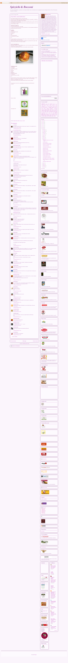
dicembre (44, 129)
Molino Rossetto (52, 109)
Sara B (14, 332)
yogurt (46, 115)
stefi (14, 217)
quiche (45, 114)
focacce (46, 107)
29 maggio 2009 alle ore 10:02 (17, 334)
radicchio (47, 114)
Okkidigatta (15, 322)
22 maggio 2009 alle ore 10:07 (17, 172)
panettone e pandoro (49, 110)
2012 (43, 124)
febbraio (44, 165)
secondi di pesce (43, 115)
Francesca (14, 247)
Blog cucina (42, 531)
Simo (14, 149)
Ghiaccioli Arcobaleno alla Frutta (53, 587)
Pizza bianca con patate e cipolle (47, 161)
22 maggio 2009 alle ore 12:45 (17, 221)
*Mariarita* (15, 168)
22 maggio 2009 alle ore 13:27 (17, 230)
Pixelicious (52, 585)
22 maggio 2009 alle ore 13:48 (17, 251)
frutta (16, 120)
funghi (53, 107)
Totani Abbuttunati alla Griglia (53, 602)
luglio (44, 136)
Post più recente (13, 340)
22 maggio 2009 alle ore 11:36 (17, 204)
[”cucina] (41, 516)
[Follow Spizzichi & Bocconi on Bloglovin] (45, 45)
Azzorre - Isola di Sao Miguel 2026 (53, 608)
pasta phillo (44, 111)
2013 (43, 123)
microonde (47, 109)
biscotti (51, 104)
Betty (14, 269)
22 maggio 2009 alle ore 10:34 (17, 187)
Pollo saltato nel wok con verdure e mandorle (48, 158)
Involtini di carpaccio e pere (46, 155)
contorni (43, 106)
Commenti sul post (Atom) (25, 343)
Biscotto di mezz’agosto (52, 573)
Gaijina (14, 137)
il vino (47, 108)
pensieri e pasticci (53, 565)
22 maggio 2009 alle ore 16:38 (17, 267)
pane (21, 120)
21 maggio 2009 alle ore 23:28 (17, 135)
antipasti (14, 120)
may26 (14, 281)
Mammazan (15, 274)
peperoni (51, 111)
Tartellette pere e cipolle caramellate (47, 150)
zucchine (50, 115)
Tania (14, 194)
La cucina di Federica (52, 578)
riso (49, 114)
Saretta (14, 179)
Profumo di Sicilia (53, 601)
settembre (44, 133)
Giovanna (14, 228)
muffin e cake (19, 120)
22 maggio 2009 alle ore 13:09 (17, 226)
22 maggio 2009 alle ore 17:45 (17, 272)
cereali (50, 105)
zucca (48, 115)
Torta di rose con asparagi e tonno (47, 144)
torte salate (43, 115)
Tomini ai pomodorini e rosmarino (47, 143)
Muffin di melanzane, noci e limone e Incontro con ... (48, 160)
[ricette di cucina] (44, 504)
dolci (42, 107)
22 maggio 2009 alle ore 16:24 (17, 263)
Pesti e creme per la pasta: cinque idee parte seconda (53, 567)
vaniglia (52, 571)
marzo (44, 164)
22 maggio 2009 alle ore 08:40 (17, 153)
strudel (52, 115)
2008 (43, 168)
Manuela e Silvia (48, 14)
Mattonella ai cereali (45, 148)
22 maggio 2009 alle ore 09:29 (17, 161)
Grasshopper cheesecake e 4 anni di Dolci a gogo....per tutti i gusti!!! (53, 614)
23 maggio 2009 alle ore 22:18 (17, 316)
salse (51, 114)
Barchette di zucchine (45, 149)
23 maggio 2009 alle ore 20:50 (17, 311)
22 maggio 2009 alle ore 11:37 (17, 210)
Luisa (14, 184)
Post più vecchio (35, 340)
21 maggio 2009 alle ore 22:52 (17, 128)
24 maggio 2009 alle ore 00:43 (17, 325)
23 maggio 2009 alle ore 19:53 (17, 307)
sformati (24, 120)
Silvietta (14, 327)
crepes (48, 106)
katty (14, 261)
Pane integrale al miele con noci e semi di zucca (48, 140)
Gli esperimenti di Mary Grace (53, 592)
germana (14, 265)
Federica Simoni (15, 145)
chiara (14, 286)
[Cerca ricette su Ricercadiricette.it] (44, 487)
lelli (13, 198)
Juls (14, 253)
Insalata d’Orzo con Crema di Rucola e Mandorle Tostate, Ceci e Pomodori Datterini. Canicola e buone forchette (53, 595)
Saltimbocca (43, 509)
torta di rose (55, 115)
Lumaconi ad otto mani (46, 145)
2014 (43, 122)
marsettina (14, 309)
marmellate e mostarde (53, 108)
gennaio (44, 166)
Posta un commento (14, 336)
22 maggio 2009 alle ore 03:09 (17, 139)
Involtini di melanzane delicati (46, 153)
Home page (24, 340)
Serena (14, 206)
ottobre (44, 132)
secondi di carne (54, 114)
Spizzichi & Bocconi (21, 7)
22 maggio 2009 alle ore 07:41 (17, 143)
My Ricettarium (15, 212)
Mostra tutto (55, 630)
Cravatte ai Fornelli (53, 626)
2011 (43, 126)
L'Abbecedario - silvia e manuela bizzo (46, 60)
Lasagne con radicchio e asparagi (47, 154)
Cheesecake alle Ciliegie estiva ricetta (53, 628)
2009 (43, 128)
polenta (53, 112)
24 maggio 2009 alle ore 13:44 (17, 330)
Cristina (14, 292)
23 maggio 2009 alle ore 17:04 (17, 302)
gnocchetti (55, 107)
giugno (44, 137)
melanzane (42, 109)
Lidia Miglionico (15, 298)
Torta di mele (43, 508)
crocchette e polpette (52, 106)
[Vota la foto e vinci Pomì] (44, 611)
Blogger (35, 654)
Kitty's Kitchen (53, 618)
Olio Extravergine (43, 547)
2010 (43, 127)
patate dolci (48, 111)
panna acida (53, 110)
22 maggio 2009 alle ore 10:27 (17, 177)
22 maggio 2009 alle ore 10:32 (17, 182)
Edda (14, 232)
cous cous (46, 106)
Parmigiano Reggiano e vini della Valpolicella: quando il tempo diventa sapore (53, 621)
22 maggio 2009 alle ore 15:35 (17, 259)
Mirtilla (14, 141)
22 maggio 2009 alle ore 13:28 (17, 234)
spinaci (50, 115)
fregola (48, 107)
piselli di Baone (48, 112)
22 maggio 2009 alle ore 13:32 (17, 245)
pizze (51, 112)
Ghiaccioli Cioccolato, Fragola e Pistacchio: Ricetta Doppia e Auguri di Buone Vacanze (53, 580)
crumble (56, 106)
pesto (54, 111)
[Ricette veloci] (43, 507)
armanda (14, 236)
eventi (44, 107)
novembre (44, 131)
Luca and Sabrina (15, 130)
